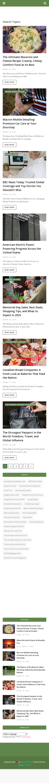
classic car (8, 490)
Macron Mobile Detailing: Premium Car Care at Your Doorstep (19, 123)
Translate (25, 736)
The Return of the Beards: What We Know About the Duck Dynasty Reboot (31, 670)
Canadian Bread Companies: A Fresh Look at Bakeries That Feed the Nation (24, 373)
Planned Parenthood (11, 517)
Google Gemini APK (11, 495)
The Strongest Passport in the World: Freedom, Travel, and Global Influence (22, 436)
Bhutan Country (10, 486)
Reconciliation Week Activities (15, 522)
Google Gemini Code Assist (32, 495)
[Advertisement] (24, 589)
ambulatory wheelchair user (14, 481)
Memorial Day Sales (11, 513)
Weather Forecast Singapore (15, 558)
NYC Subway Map (29, 513)
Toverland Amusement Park (14, 544)
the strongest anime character (15, 535)
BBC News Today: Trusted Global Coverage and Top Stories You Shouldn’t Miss (23, 186)
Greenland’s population (13, 504)
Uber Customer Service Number (16, 549)
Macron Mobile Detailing (33, 508)
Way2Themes (26, 762)
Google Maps (33, 499)
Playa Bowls (27, 517)
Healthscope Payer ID (12, 508)
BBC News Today (35, 481)
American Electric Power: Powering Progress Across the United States (22, 248)
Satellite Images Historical (14, 526)
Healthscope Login (32, 504)
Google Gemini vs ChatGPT (14, 499)
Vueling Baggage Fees (12, 553)
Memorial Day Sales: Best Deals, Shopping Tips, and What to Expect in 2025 (23, 311)
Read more (9, 82)
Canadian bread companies (29, 486)
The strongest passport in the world (17, 540)
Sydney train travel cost (13, 531)
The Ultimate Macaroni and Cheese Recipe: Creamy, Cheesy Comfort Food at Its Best (22, 61)
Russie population (36, 522)
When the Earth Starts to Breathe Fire (31, 641)
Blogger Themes (24, 765)
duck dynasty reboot (23, 490)
